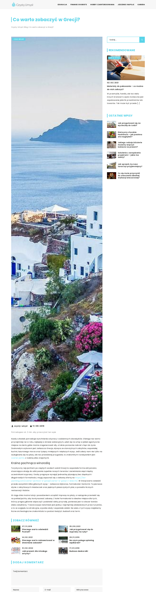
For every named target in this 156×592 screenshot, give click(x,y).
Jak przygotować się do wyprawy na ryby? (81, 530)
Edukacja (62, 4)
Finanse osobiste (78, 4)
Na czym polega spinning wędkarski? (81, 541)
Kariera (141, 4)
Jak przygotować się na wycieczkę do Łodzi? (129, 124)
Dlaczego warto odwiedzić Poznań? (35, 530)
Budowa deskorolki (78, 551)
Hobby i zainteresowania (102, 4)
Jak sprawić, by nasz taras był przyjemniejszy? (130, 165)
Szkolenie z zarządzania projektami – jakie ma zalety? (129, 155)
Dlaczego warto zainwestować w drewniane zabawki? (38, 541)
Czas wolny (19, 39)
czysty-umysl (21, 426)
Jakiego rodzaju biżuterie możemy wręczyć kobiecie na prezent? (130, 144)
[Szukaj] (142, 40)
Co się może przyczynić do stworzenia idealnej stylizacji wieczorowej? (129, 175)
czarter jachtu (18, 458)
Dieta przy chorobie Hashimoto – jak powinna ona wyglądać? (130, 134)
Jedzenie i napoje (126, 4)
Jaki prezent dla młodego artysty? (34, 552)
